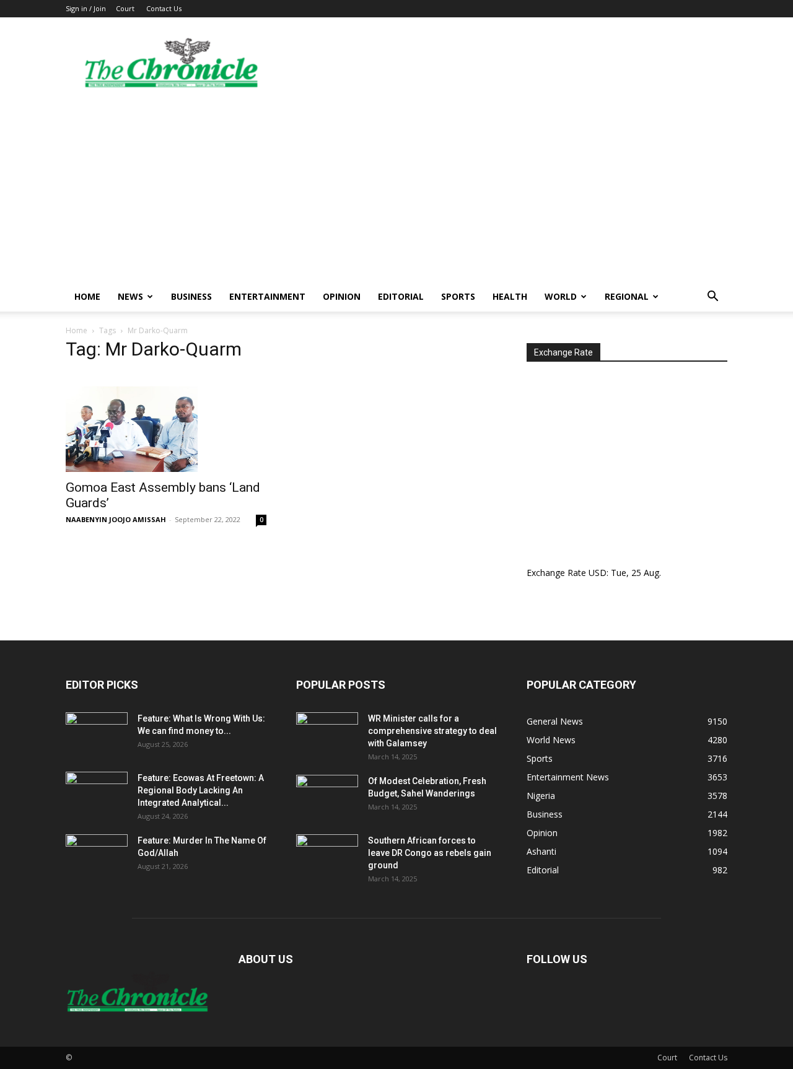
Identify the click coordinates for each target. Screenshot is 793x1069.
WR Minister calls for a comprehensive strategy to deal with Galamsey (432, 730)
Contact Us (164, 8)
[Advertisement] (396, 189)
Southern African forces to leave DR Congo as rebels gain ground (429, 853)
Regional (627, 296)
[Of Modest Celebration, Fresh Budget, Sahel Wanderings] (327, 796)
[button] (712, 297)
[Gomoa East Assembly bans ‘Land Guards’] (166, 422)
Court (125, 8)
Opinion (342, 296)
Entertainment (267, 296)
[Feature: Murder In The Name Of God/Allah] (97, 856)
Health (510, 296)
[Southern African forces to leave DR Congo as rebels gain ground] (327, 856)
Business (191, 296)
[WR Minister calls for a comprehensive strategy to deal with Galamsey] (327, 734)
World (561, 296)
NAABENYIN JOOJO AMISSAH (116, 519)
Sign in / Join (86, 8)
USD (598, 572)
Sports (458, 296)
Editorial (401, 296)
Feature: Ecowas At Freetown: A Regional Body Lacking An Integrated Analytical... (201, 790)
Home (87, 296)
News (130, 296)
